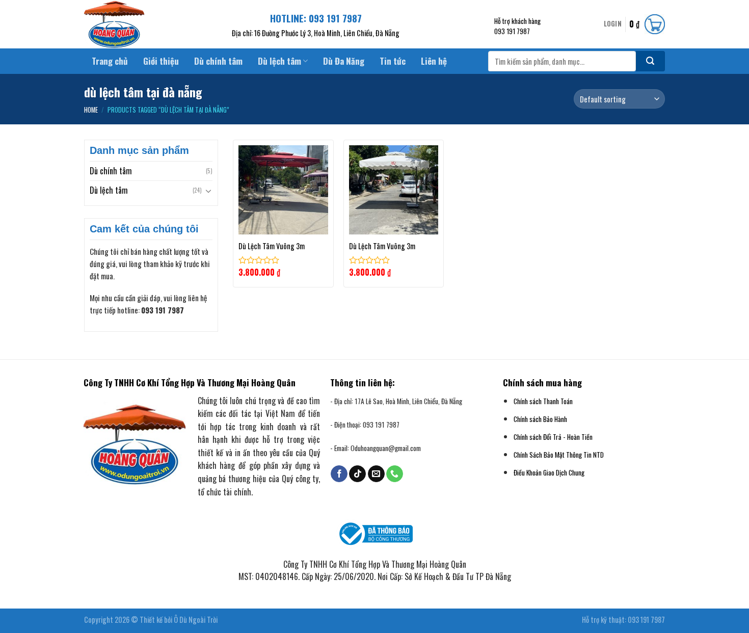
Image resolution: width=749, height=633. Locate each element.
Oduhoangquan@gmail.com (386, 448)
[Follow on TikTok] (357, 474)
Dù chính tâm (218, 61)
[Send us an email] (376, 474)
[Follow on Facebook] (339, 474)
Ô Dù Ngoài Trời (196, 619)
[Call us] (394, 474)
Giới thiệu (161, 61)
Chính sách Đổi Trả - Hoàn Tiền (553, 437)
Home (91, 110)
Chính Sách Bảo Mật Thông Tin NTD (559, 455)
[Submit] (650, 61)
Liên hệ (434, 61)
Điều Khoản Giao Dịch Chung (549, 472)
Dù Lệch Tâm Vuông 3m (271, 246)
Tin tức (393, 61)
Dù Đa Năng (343, 61)
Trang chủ (110, 61)
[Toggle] (208, 190)
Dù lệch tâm (279, 61)
